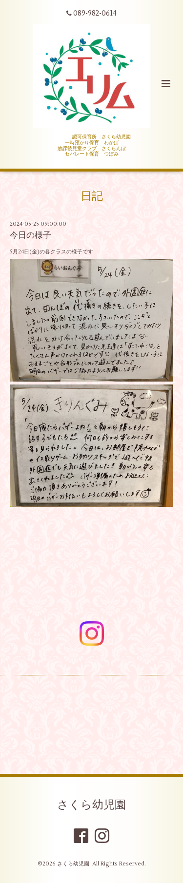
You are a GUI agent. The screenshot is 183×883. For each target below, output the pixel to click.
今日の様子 (30, 235)
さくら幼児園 (91, 805)
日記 (92, 196)
